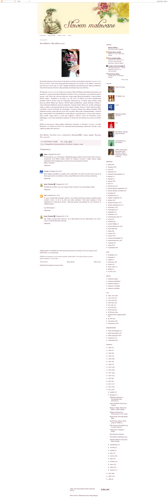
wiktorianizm (111, 340)
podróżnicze (111, 214)
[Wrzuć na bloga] (66, 142)
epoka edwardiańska (113, 331)
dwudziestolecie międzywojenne (117, 314)
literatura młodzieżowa (114, 205)
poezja (110, 219)
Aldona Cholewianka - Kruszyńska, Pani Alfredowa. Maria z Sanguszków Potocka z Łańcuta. (121, 153)
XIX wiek (111, 303)
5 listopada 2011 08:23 (54, 154)
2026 (110, 347)
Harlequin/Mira (49, 144)
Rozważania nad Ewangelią (115, 49)
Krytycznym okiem (113, 74)
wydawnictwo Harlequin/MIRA (72, 135)
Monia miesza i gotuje (114, 52)
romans (81, 144)
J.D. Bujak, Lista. (120, 96)
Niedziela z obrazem (61, 35)
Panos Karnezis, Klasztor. (117, 434)
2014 (110, 381)
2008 (110, 479)
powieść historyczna (113, 226)
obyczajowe (76, 144)
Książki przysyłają (51, 35)
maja (111, 459)
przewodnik (111, 228)
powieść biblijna (112, 224)
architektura (111, 255)
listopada (112, 395)
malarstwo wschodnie (114, 286)
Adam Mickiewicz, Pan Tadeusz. (120, 141)
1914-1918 (111, 298)
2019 (110, 367)
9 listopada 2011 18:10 (53, 195)
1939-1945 (111, 300)
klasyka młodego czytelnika (115, 190)
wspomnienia (111, 247)
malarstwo (111, 262)
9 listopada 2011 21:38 (62, 216)
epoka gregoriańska (113, 333)
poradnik (110, 221)
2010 (110, 473)
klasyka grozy (112, 186)
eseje (109, 169)
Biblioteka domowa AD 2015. (120, 114)
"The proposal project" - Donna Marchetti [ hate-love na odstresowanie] (116, 69)
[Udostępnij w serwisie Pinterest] (71, 142)
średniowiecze (112, 323)
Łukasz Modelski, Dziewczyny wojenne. (118, 404)
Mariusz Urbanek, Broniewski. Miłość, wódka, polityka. (118, 408)
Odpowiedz (47, 165)
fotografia (110, 257)
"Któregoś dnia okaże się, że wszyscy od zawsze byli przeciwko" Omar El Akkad (116, 61)
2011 (110, 389)
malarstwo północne (113, 283)
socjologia (111, 243)
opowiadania (111, 209)
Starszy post (97, 262)
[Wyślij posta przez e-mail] (61, 141)
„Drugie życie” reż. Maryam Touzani (116, 76)
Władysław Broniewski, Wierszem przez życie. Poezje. (119, 413)
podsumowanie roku (113, 217)
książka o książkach (113, 198)
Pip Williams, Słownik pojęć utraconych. (121, 132)
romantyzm (111, 338)
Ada (45, 195)
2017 (110, 373)
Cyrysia (46, 171)
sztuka (110, 245)
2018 (110, 370)
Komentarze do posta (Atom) (55, 265)
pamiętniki (111, 212)
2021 (110, 361)
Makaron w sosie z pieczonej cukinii (116, 54)
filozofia (110, 179)
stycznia (112, 470)
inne (109, 183)
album (109, 164)
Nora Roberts (69, 144)
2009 (110, 476)
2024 (110, 353)
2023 (110, 356)
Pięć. (116, 123)
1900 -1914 (111, 296)
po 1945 (110, 318)
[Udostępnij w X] (68, 142)
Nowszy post (43, 262)
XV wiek (110, 305)
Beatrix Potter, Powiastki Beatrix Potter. (119, 417)
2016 (110, 375)
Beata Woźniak (48, 184)
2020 (110, 364)
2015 (110, 378)
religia (109, 231)
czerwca (112, 456)
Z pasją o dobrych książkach (116, 66)
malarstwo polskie (113, 279)
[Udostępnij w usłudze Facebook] (70, 142)
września (112, 447)
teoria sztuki (111, 267)
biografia (110, 167)
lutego (112, 467)
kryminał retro (112, 195)
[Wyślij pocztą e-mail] (65, 142)
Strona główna (43, 35)
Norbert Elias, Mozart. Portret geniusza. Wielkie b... (118, 421)
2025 (110, 350)
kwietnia (112, 461)
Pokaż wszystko (124, 79)
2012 (110, 387)
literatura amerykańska (59, 144)
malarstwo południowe (114, 281)
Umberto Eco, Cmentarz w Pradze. (117, 430)
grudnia (112, 392)
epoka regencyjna (113, 335)
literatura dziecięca (113, 202)
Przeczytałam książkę (114, 58)
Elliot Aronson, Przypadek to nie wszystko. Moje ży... (119, 426)
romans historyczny (113, 240)
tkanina (110, 269)
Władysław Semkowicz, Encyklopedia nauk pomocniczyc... (116, 398)
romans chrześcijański (114, 238)
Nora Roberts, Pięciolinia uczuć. (119, 437)
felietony (110, 176)
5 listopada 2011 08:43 (55, 171)
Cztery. (117, 105)
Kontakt (69, 35)
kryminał (110, 193)
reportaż (110, 233)
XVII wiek (111, 310)
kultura (110, 200)
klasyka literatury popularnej (116, 188)
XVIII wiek (111, 312)
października (113, 444)
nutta (45, 154)
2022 (110, 359)
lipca (111, 453)
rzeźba (110, 264)
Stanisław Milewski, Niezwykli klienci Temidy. (118, 440)
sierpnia (112, 450)
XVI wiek (111, 307)
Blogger (95, 495)
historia (110, 181)
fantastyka (111, 172)
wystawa (110, 271)
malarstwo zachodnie (114, 288)
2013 (110, 384)
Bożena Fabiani (112, 48)
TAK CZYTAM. (120, 87)
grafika (110, 260)
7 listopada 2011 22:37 (62, 184)
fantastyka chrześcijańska (115, 174)
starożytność (111, 321)
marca (112, 464)
